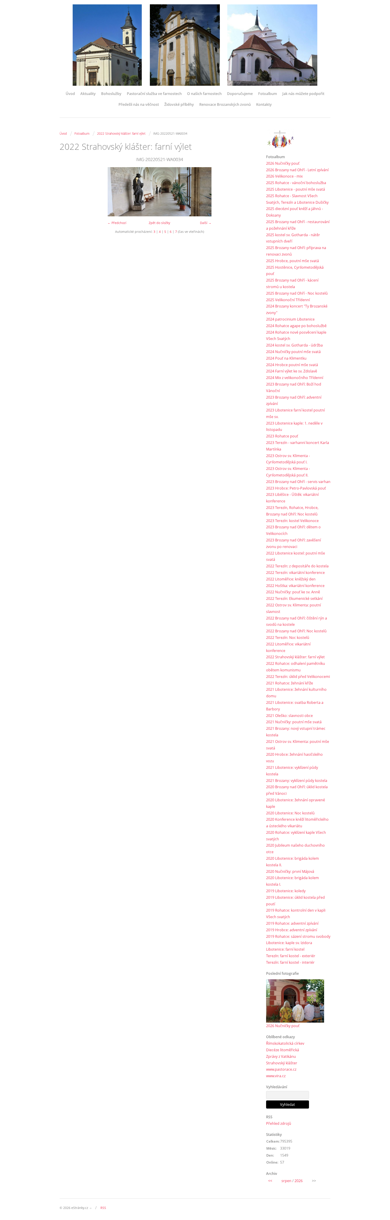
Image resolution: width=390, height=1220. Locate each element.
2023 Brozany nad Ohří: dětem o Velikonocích (293, 530)
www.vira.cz (276, 1075)
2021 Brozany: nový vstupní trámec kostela (295, 731)
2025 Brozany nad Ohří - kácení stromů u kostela (292, 283)
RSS (103, 1208)
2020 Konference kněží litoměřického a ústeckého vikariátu (297, 822)
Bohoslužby (111, 93)
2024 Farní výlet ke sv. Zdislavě (291, 371)
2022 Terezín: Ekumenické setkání (294, 598)
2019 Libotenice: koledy (286, 890)
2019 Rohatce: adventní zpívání (292, 923)
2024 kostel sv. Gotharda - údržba (294, 345)
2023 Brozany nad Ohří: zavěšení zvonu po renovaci (293, 543)
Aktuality (88, 93)
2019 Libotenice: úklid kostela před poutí (295, 900)
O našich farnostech (204, 93)
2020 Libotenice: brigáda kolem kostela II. (292, 861)
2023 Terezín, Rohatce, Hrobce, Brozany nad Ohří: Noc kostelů (292, 511)
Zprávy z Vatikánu (281, 1056)
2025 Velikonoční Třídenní (288, 299)
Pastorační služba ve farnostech (154, 93)
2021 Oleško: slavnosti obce (289, 715)
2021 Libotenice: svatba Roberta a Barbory (294, 706)
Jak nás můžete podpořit (303, 93)
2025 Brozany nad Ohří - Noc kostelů (297, 293)
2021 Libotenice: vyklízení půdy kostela (292, 770)
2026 (299, 1180)
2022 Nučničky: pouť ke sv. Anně (293, 591)
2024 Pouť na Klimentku (286, 358)
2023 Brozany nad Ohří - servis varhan (298, 481)
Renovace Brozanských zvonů (225, 104)
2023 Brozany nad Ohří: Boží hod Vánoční (293, 387)
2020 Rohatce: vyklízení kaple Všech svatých (296, 835)
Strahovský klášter (281, 1063)
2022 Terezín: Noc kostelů (287, 637)
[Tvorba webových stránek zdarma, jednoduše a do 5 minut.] (90, 1208)
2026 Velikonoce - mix (284, 176)
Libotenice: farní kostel (285, 949)
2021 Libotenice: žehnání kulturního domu (296, 692)
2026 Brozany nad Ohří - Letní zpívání (297, 169)
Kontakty (264, 104)
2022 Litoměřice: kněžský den (291, 579)
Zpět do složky (159, 223)
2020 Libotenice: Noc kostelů (290, 813)
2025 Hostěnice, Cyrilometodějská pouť (295, 270)
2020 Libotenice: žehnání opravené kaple (295, 803)
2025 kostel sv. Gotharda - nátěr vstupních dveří (293, 238)
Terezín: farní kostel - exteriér (290, 955)
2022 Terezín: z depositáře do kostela (297, 566)
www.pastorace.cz (281, 1069)
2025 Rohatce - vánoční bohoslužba (296, 182)
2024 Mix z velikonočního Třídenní (294, 377)
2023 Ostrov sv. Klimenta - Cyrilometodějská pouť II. (288, 472)
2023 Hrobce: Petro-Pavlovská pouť (296, 488)
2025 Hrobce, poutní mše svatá (292, 260)
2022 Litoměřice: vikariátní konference (288, 647)
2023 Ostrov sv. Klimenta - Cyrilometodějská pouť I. (288, 459)
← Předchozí (116, 223)
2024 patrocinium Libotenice (290, 319)
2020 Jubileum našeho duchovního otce (295, 848)
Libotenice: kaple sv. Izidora (289, 942)
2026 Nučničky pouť (282, 163)
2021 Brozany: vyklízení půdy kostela (296, 780)
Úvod (70, 93)
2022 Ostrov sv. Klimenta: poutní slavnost (293, 608)
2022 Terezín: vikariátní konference (295, 572)
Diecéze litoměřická (282, 1049)
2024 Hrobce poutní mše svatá (292, 364)
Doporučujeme (240, 93)
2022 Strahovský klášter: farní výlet (121, 133)
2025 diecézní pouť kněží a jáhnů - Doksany (294, 212)
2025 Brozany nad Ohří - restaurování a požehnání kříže (298, 225)
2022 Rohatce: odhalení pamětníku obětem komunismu (295, 666)
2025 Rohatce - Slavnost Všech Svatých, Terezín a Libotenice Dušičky (297, 199)
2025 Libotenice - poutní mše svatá (295, 189)
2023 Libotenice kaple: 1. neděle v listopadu (294, 426)
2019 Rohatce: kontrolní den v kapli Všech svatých (295, 913)
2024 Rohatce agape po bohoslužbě (296, 325)
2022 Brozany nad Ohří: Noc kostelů (296, 630)
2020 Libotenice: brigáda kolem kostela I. (292, 881)
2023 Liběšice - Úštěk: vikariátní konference (292, 498)
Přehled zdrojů (278, 1123)
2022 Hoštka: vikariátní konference (295, 585)
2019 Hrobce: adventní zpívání (291, 929)
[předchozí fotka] (67, 191)
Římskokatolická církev (285, 1043)
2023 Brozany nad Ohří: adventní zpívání (293, 400)
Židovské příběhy (179, 104)
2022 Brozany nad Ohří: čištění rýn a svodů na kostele (296, 621)
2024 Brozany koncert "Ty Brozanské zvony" (296, 309)
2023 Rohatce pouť (282, 436)
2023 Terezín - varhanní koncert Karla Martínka (297, 446)
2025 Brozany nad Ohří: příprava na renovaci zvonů (296, 251)
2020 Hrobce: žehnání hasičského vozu (294, 757)
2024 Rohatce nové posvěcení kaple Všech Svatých (296, 335)
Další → (205, 223)
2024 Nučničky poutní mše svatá (293, 351)
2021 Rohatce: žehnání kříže (289, 683)
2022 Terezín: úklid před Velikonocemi (298, 676)
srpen (286, 1180)
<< (270, 1180)
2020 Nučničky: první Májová (290, 871)
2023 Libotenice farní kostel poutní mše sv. (295, 413)
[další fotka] (252, 191)
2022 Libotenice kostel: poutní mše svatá (295, 556)
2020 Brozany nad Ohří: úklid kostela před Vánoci (297, 790)
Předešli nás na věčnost (138, 104)
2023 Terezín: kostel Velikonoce (292, 520)
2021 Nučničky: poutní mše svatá (294, 721)
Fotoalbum (267, 93)
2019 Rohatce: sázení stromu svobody (298, 936)
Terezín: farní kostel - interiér (290, 962)
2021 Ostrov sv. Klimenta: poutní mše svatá (297, 745)
